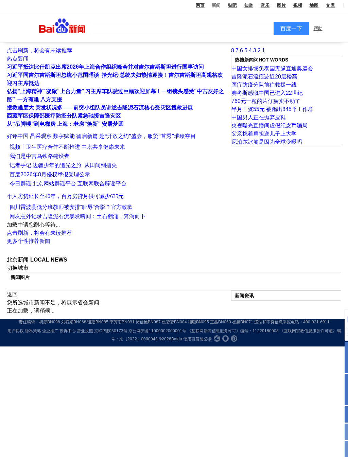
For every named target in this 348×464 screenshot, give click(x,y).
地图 (314, 5)
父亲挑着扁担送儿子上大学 (264, 134)
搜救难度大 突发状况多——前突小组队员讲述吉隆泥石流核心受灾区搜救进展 (100, 107)
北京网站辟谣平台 (54, 183)
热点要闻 (18, 58)
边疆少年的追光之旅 (57, 165)
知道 (248, 5)
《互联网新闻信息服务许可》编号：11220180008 (233, 330)
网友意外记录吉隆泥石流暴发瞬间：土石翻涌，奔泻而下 (77, 216)
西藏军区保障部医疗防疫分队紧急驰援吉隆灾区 (64, 116)
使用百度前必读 (197, 339)
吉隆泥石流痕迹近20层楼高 (264, 76)
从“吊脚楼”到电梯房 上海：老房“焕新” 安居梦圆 (65, 124)
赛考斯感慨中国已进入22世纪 (267, 93)
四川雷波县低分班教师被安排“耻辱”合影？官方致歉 (71, 207)
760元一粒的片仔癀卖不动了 (265, 101)
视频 (297, 5)
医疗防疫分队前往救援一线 (264, 85)
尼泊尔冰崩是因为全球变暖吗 (266, 142)
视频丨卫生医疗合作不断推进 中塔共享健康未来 (67, 147)
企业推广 (50, 330)
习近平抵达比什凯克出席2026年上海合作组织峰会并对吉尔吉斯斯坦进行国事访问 (105, 67)
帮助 (318, 28)
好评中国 (18, 136)
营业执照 (85, 330)
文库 (330, 5)
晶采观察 (41, 136)
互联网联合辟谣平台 (101, 183)
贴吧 (232, 5)
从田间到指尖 (100, 165)
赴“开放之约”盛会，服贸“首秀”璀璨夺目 (147, 136)
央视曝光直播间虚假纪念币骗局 (269, 125)
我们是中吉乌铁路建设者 (39, 156)
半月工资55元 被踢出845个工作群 (272, 109)
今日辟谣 (20, 183)
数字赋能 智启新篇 (75, 136)
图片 (281, 5)
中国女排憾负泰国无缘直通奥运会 (272, 68)
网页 (200, 5)
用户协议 (15, 330)
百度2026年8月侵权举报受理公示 (50, 174)
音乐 (265, 5)
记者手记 (20, 165)
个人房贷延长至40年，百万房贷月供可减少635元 (65, 196)
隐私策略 (33, 330)
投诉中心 (67, 330)
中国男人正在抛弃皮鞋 (258, 117)
